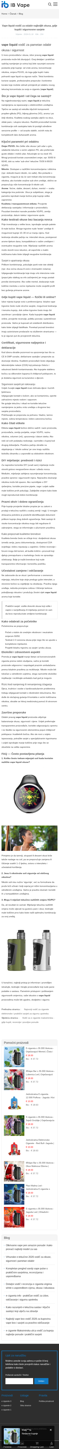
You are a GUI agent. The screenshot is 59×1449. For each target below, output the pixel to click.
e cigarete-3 (6, 1401)
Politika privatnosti (46, 1401)
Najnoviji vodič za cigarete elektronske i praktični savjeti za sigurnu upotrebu (25, 1011)
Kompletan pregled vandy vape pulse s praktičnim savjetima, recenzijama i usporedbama (27, 1272)
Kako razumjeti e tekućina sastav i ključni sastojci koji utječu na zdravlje (28, 1309)
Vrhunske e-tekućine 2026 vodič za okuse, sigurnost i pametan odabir (28, 1259)
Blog (21, 14)
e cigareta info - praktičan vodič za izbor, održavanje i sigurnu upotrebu (27, 1297)
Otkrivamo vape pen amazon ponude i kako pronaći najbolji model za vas (29, 1247)
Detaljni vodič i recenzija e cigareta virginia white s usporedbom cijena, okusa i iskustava (30, 1286)
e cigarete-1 (6, 1410)
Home (4, 14)
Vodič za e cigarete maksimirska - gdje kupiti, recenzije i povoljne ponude (28, 1020)
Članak (13, 14)
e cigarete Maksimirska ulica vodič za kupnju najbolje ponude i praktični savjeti (30, 1332)
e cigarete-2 (6, 1405)
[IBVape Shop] (15, 6)
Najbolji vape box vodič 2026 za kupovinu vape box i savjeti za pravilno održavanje (28, 1321)
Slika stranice (25, 1405)
